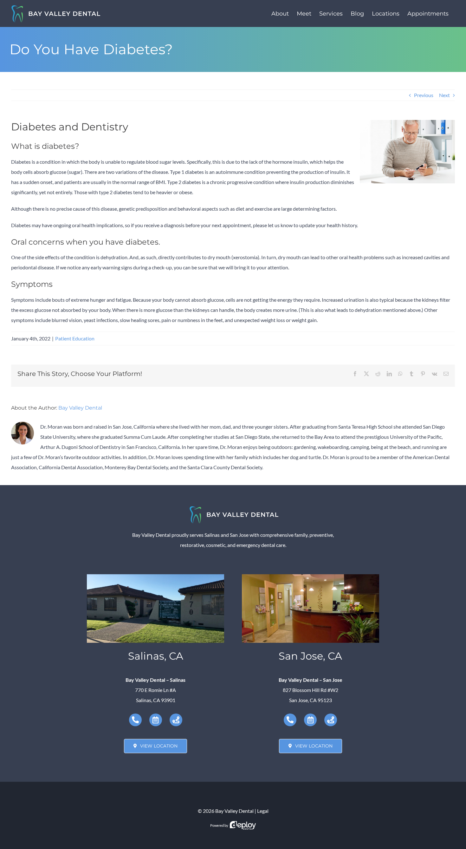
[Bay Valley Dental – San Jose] (310, 577)
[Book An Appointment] (155, 720)
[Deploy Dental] (243, 825)
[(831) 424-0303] (135, 720)
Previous (423, 95)
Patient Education (74, 338)
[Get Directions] (176, 720)
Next (444, 95)
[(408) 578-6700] (290, 720)
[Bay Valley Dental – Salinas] (155, 577)
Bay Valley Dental (80, 408)
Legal (263, 811)
